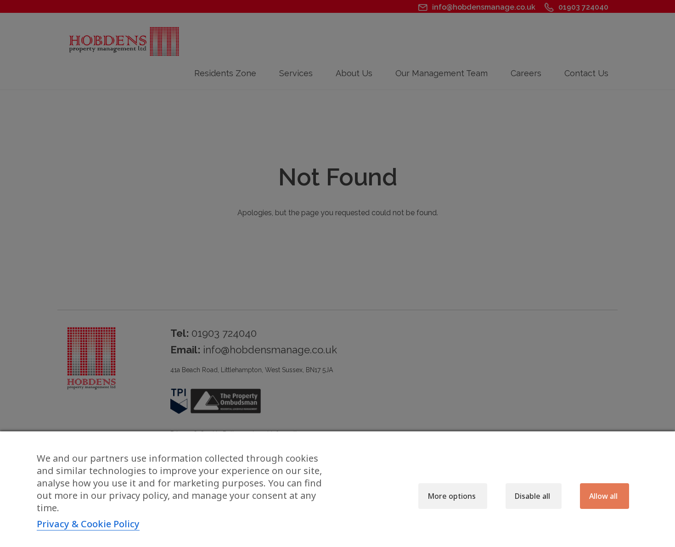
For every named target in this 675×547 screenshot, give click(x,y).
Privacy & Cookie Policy (88, 524)
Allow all (603, 496)
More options (452, 496)
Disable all (532, 496)
